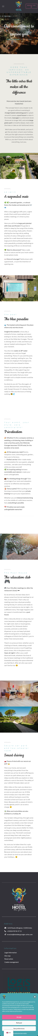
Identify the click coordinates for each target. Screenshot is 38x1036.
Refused (19, 1023)
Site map (7, 956)
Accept (19, 1017)
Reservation (8, 959)
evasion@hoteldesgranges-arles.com (20, 934)
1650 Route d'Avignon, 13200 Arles (19, 928)
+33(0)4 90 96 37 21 (14, 931)
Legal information (10, 952)
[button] (35, 997)
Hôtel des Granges (13, 39)
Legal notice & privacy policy (19, 1033)
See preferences (19, 1028)
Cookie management (11, 962)
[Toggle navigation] (3, 6)
